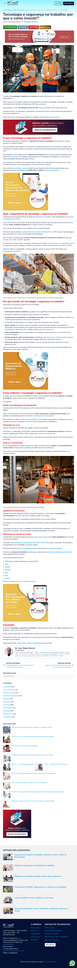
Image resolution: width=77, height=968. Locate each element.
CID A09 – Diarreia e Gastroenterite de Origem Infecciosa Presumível (33, 736)
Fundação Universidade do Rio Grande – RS (54, 652)
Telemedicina (7, 714)
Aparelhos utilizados (52, 934)
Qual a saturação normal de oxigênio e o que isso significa (29, 782)
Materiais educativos (52, 940)
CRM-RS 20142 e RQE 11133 (13, 951)
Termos (54, 962)
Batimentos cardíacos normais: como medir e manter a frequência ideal (33, 801)
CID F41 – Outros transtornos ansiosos (55, 764)
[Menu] (5, 3)
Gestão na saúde (9, 693)
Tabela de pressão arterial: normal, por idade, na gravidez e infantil (32, 727)
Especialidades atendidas (53, 931)
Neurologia (7, 702)
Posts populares (9, 724)
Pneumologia (7, 708)
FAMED (31, 652)
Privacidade (47, 962)
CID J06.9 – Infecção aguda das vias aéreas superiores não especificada (33, 773)
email (20, 938)
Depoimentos (35, 934)
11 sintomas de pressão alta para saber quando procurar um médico (32, 755)
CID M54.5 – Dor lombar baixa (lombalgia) (24, 746)
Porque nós (35, 931)
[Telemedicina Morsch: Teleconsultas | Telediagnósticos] (13, 3)
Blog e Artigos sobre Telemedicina (56, 937)
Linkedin (60, 656)
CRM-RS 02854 (8, 944)
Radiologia (6, 711)
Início (4, 10)
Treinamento (7, 717)
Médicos (6, 699)
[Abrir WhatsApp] (72, 963)
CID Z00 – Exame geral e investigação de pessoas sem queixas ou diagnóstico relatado (38, 792)
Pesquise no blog (9, 673)
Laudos (58, 3)
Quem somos (35, 928)
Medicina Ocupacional (20, 10)
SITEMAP (34, 940)
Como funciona (50, 928)
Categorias (7, 683)
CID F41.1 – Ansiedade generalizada (23, 764)
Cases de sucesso (9, 690)
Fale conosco (35, 937)
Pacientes (6, 705)
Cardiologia (7, 687)
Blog (9, 10)
